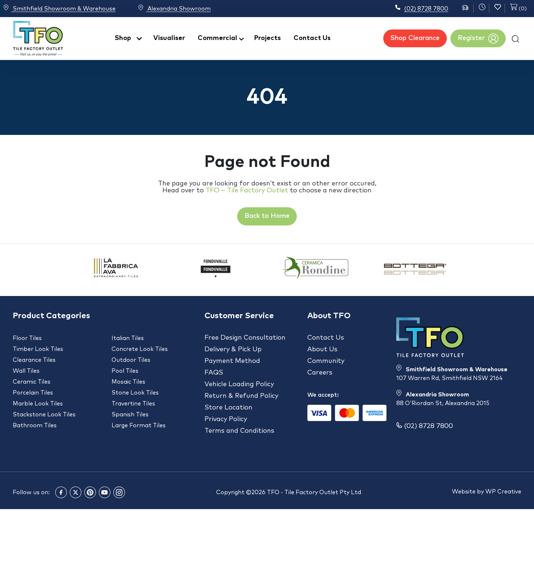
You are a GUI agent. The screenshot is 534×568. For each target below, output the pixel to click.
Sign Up (267, 325)
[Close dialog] (366, 220)
